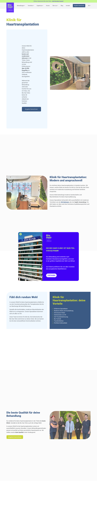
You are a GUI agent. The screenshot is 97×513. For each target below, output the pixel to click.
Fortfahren (51, 275)
